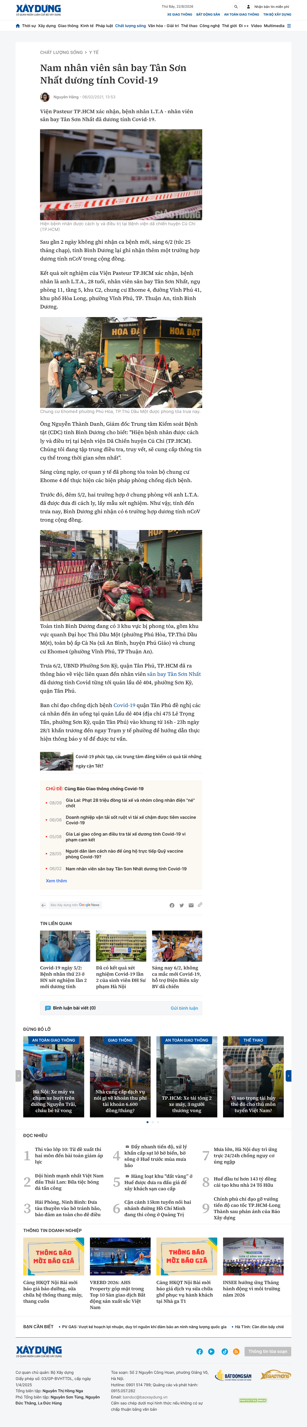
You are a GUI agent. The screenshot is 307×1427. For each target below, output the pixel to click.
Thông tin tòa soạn (267, 1351)
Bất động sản (208, 15)
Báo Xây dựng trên (64, 905)
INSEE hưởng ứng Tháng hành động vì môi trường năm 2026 (251, 1288)
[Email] (191, 905)
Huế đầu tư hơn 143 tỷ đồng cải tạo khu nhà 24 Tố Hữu (245, 1182)
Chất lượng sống (130, 25)
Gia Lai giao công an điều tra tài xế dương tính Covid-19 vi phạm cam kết (126, 837)
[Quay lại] (43, 905)
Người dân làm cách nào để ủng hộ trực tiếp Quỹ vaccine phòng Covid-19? (124, 854)
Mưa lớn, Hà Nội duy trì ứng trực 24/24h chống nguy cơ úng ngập (245, 1155)
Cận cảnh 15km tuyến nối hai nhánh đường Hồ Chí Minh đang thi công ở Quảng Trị (157, 1208)
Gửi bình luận (184, 1008)
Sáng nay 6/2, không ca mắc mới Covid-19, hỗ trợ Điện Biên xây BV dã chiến (176, 977)
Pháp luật (104, 25)
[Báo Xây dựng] (38, 10)
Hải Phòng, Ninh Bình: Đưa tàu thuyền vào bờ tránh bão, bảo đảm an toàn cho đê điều (68, 1208)
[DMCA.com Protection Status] (253, 1400)
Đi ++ (244, 25)
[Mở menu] (289, 25)
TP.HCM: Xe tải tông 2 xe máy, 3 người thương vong (187, 1104)
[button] (147, 1122)
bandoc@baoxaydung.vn (145, 1397)
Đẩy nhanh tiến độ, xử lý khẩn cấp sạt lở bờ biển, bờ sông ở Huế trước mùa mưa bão (155, 1155)
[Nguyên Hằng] (45, 97)
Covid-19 (124, 705)
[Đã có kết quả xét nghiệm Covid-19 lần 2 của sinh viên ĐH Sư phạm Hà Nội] (121, 946)
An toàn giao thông (241, 15)
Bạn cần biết (38, 1326)
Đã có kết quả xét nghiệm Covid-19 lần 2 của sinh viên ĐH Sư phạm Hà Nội (121, 977)
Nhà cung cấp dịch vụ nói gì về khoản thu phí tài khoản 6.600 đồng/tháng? (120, 1101)
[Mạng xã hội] (225, 1351)
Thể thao (189, 25)
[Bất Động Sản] (233, 1375)
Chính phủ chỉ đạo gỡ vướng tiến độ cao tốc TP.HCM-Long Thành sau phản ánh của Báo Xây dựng (247, 1208)
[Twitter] (181, 905)
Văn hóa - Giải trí (163, 25)
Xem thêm (56, 881)
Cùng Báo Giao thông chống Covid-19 (104, 788)
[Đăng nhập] (248, 6)
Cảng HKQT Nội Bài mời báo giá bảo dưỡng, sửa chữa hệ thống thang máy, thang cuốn (53, 1291)
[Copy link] (200, 905)
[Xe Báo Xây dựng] (275, 1374)
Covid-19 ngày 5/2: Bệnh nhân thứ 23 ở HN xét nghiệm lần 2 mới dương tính (63, 977)
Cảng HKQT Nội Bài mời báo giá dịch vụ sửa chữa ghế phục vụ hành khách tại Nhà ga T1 (184, 1291)
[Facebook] (172, 905)
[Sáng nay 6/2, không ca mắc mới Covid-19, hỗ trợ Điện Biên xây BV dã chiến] (177, 946)
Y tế (94, 52)
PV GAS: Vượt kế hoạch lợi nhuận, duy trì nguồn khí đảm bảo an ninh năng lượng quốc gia (144, 1326)
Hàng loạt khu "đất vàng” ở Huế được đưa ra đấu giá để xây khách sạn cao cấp (158, 1182)
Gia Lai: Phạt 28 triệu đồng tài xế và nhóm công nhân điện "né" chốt (130, 803)
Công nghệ (210, 25)
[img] (121, 174)
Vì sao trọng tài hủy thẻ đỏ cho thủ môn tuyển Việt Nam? (253, 1104)
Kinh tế (87, 25)
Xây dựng (47, 25)
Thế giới (229, 25)
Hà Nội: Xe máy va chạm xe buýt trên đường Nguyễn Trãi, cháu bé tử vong (54, 1101)
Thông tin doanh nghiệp (52, 1230)
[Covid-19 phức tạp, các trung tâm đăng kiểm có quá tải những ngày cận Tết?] (56, 761)
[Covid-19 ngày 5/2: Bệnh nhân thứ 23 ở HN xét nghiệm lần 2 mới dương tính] (65, 946)
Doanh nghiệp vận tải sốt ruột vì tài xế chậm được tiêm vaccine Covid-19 (131, 820)
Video (256, 25)
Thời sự (29, 25)
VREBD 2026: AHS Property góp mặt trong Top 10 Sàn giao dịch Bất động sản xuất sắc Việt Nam (117, 1294)
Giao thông (68, 25)
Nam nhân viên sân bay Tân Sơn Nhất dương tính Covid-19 (126, 869)
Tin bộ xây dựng (277, 15)
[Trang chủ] (18, 26)
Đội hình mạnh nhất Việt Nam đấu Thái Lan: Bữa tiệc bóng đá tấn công (69, 1182)
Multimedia (274, 25)
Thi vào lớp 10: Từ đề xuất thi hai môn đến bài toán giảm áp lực (69, 1155)
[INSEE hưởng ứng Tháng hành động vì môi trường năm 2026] (253, 1256)
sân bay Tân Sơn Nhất (174, 674)
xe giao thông (179, 15)
